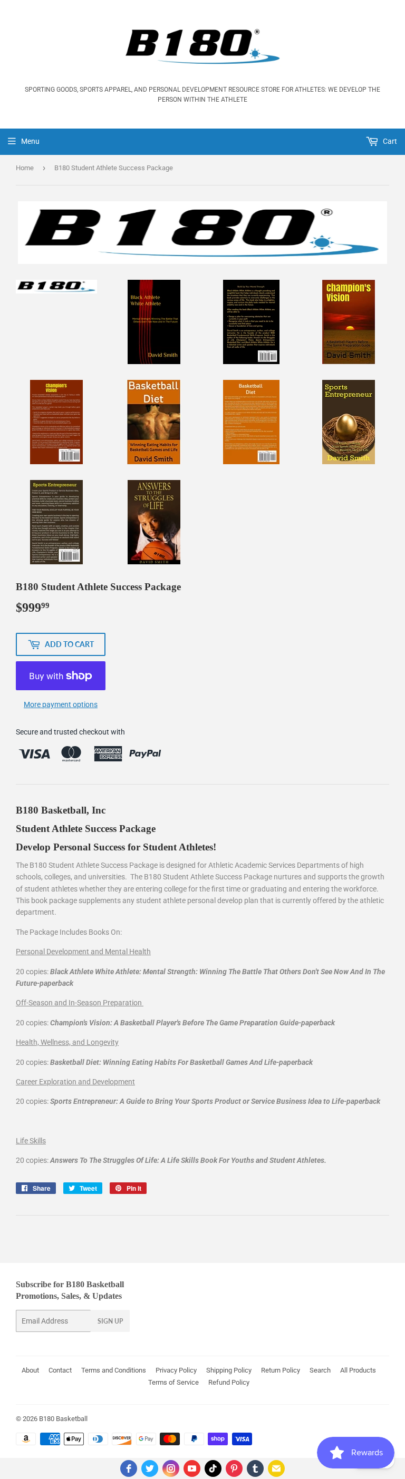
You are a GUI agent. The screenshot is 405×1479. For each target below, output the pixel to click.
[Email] (276, 1468)
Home (25, 168)
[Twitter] (149, 1468)
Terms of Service (173, 1382)
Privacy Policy (176, 1370)
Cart (389, 141)
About (30, 1370)
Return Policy (280, 1370)
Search (320, 1370)
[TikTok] (213, 1468)
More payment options (61, 704)
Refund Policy (228, 1382)
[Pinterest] (234, 1468)
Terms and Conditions (113, 1370)
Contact (60, 1370)
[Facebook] (128, 1468)
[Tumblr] (255, 1468)
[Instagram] (170, 1468)
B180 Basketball (63, 1419)
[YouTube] (192, 1468)
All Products (358, 1370)
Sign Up (110, 1321)
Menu (30, 141)
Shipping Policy (229, 1370)
